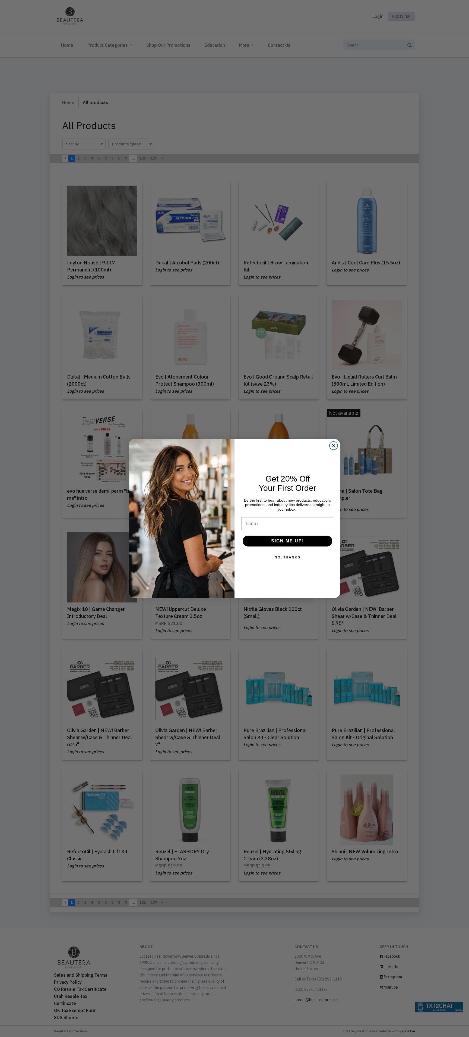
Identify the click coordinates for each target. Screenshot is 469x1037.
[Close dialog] (333, 446)
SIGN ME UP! (287, 541)
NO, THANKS (287, 557)
